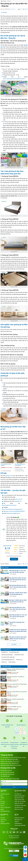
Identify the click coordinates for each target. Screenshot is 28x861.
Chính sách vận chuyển (20, 801)
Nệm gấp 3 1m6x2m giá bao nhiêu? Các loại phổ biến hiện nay (18, 593)
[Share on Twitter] (23, 564)
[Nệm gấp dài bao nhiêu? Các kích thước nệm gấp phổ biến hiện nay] (5, 579)
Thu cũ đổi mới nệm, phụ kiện (7, 772)
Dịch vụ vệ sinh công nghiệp (5, 808)
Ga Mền (2, 797)
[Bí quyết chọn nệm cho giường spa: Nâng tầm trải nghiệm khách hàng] (5, 630)
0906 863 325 (18, 501)
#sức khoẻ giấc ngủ (14, 652)
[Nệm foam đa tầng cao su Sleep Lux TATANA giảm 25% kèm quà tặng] (4, 679)
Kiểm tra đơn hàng (19, 809)
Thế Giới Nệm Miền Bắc (20, 825)
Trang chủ (4, 1)
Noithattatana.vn (18, 823)
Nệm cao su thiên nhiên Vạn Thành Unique (17, 684)
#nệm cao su (19, 659)
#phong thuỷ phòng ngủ (7, 654)
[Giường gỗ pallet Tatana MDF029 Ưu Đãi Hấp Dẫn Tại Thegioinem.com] (7, 456)
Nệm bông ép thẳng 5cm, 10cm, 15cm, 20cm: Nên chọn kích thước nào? (17, 608)
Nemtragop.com (18, 819)
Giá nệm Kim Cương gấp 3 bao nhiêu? (16, 623)
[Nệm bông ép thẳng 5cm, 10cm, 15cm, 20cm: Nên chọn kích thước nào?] (5, 608)
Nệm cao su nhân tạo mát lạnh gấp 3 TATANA (15, 700)
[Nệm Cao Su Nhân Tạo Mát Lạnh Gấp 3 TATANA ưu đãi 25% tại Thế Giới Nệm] (4, 701)
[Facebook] (7, 832)
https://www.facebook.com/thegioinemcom (12, 509)
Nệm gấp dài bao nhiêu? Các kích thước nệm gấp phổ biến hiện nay (17, 578)
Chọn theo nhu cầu (5, 794)
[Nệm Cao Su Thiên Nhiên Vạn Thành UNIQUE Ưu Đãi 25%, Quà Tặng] (4, 686)
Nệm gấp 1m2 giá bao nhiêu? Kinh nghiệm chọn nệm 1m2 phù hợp (17, 637)
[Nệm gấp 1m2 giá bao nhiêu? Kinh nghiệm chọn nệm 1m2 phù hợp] (5, 638)
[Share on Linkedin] (25, 564)
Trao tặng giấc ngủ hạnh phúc (7, 774)
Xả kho (2, 805)
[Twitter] (24, 832)
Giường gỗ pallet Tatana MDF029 (6, 465)
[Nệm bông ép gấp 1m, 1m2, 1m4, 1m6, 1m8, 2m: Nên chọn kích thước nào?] (5, 571)
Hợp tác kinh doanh (19, 797)
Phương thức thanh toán (20, 805)
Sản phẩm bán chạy (5, 811)
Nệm (2, 796)
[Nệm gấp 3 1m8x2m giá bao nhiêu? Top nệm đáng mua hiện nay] (5, 601)
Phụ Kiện (3, 801)
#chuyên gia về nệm (19, 654)
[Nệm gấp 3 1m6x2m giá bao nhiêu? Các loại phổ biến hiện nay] (5, 594)
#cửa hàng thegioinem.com (7, 659)
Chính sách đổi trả (19, 803)
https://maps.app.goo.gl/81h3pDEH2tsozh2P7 (14, 78)
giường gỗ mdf (9, 475)
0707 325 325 (19, 499)
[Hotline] (25, 855)
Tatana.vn (17, 821)
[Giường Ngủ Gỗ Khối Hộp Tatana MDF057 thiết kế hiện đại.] (20, 456)
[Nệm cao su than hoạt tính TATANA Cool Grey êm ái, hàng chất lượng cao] (4, 671)
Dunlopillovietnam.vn (19, 817)
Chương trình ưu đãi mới (6, 770)
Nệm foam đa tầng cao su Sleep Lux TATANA (15, 677)
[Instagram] (17, 832)
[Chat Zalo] (25, 847)
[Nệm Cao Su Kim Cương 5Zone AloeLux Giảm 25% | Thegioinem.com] (4, 694)
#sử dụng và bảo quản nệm (7, 657)
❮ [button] (1, 461)
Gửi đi (14, 787)
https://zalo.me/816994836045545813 (15, 511)
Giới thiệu (3, 817)
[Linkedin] (20, 832)
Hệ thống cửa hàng (5, 823)
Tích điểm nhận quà (5, 776)
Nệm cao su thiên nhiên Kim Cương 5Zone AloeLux (17, 692)
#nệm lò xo (4, 662)
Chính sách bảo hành (19, 799)
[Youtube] (14, 832)
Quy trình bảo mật (19, 807)
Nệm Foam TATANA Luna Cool (14, 706)
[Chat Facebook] (25, 851)
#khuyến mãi (4, 652)
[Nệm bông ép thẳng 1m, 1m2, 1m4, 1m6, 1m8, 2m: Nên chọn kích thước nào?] (5, 616)
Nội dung (4, 12)
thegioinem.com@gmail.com (13, 513)
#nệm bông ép (12, 662)
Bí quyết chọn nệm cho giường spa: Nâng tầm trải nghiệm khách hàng (18, 630)
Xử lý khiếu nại (18, 794)
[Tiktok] (10, 832)
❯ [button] (26, 461)
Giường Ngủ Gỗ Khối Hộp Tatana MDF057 (20, 465)
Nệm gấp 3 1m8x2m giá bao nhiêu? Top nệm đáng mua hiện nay (18, 600)
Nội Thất (3, 803)
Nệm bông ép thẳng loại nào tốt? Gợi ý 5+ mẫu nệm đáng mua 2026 (17, 586)
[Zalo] (3, 832)
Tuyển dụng (3, 819)
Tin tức (8, 1)
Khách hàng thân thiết (19, 796)
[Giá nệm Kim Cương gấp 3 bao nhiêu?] (5, 623)
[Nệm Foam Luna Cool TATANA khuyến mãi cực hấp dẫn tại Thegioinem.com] (4, 709)
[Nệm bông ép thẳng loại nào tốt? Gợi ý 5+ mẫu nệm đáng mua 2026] (5, 586)
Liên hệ (2, 821)
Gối (1, 799)
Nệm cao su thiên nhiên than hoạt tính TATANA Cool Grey (16, 669)
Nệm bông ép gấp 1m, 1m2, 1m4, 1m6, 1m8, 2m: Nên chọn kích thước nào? (17, 571)
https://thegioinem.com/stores (9, 505)
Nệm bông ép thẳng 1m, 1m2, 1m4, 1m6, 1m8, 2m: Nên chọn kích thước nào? (18, 615)
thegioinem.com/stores (15, 765)
